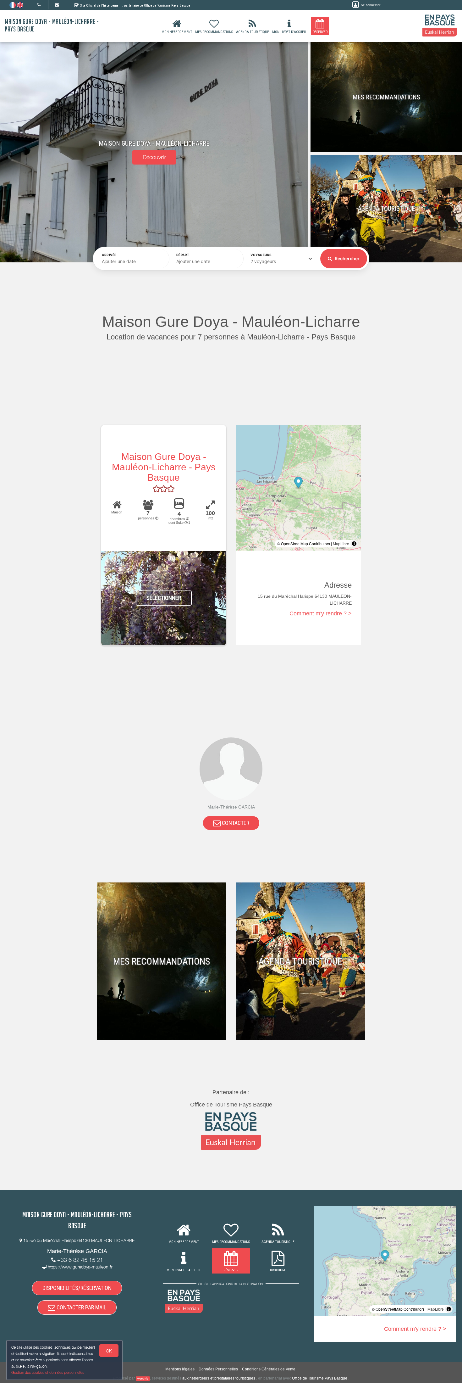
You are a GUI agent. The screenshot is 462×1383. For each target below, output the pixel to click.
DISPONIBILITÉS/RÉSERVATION (77, 1288)
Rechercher (347, 258)
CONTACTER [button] (235, 823)
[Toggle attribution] (354, 543)
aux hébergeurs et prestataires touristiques (218, 1378)
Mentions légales (180, 1369)
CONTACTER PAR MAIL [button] (80, 1307)
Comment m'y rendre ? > (320, 613)
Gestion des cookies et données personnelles (47, 1372)
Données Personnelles (218, 1369)
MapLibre (341, 543)
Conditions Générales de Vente (268, 1369)
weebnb (142, 1378)
